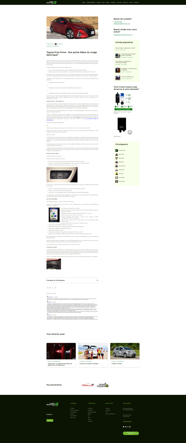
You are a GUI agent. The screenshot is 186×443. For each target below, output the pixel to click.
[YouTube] (123, 426)
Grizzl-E (89, 419)
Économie (72, 413)
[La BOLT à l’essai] (125, 355)
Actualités (72, 408)
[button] (110, 2)
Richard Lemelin (124, 64)
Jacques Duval (121, 169)
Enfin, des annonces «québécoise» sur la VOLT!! (125, 48)
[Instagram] (127, 426)
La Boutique (107, 410)
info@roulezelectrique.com (122, 24)
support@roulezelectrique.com (123, 35)
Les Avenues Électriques (110, 413)
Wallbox (89, 413)
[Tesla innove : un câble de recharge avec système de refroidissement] (61, 355)
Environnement (73, 415)
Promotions (90, 408)
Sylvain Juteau (128, 71)
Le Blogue (107, 408)
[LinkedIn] (129, 426)
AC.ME (106, 412)
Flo (88, 415)
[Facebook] (125, 426)
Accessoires (90, 410)
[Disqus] (72, 307)
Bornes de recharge (74, 410)
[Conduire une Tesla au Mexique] (93, 355)
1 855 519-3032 (118, 22)
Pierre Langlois (121, 177)
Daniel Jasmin (121, 158)
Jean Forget (121, 173)
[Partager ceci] (50, 288)
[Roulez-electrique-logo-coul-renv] (51, 2)
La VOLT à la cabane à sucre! (127, 76)
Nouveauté (90, 421)
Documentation (73, 412)
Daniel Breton (60, 43)
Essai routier (72, 417)
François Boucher (122, 165)
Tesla (89, 417)
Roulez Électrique (122, 150)
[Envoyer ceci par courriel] (47, 288)
